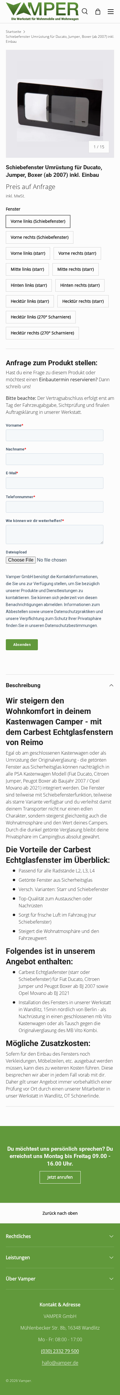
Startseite (13, 31)
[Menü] (110, 11)
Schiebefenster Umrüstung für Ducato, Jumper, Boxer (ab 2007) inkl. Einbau (60, 39)
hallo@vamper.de (60, 1363)
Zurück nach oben (60, 1213)
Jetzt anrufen (60, 1177)
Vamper (25, 1380)
